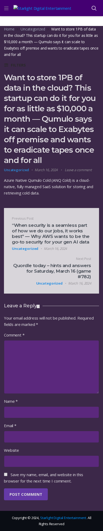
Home (9, 29)
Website (11, 450)
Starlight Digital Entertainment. (64, 517)
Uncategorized (33, 29)
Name (11, 401)
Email (10, 425)
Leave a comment (78, 169)
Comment (14, 335)
